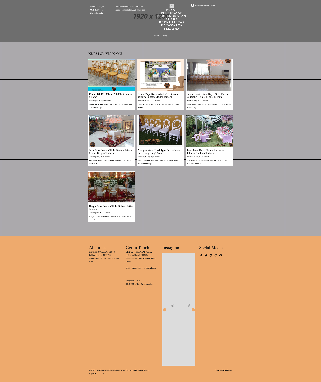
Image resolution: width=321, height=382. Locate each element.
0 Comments (106, 157)
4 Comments (107, 100)
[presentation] (164, 309)
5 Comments (156, 100)
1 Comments (204, 100)
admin (93, 100)
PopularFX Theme (96, 373)
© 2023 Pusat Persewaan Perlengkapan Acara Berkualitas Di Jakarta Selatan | (119, 370)
